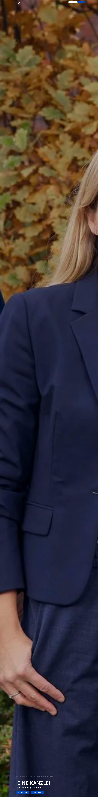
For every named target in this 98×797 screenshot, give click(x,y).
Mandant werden (38, 792)
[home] (18, 2)
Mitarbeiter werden (22, 792)
